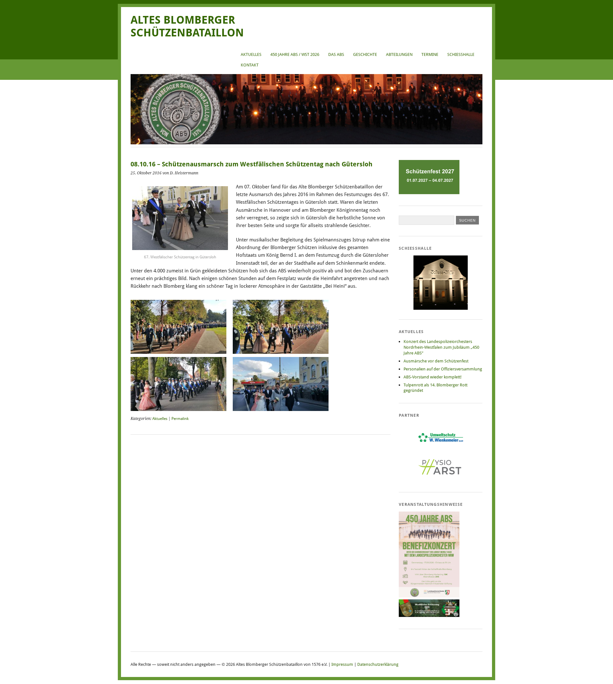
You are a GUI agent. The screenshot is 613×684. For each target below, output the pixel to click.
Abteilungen (399, 54)
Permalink (180, 418)
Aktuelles (251, 54)
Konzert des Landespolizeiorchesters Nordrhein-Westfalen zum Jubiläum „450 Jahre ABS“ (441, 347)
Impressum (342, 664)
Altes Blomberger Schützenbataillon (187, 26)
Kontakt (250, 65)
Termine (429, 54)
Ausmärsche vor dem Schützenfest (436, 361)
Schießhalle (460, 54)
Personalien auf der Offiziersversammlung (443, 369)
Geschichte (365, 54)
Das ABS (336, 54)
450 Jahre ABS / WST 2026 (294, 54)
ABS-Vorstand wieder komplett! (433, 377)
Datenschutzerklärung (377, 664)
